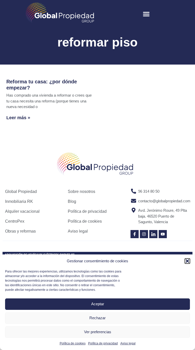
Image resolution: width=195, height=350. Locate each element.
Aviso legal (128, 343)
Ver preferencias (97, 332)
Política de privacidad (103, 343)
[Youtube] (163, 234)
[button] (187, 261)
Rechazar (97, 318)
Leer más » (18, 117)
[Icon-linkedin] (153, 234)
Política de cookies (73, 343)
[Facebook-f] (135, 234)
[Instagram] (144, 234)
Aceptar (97, 304)
